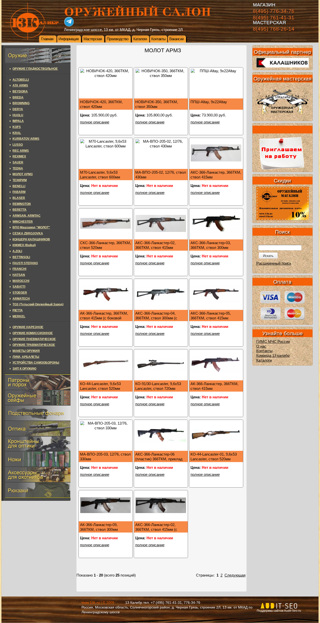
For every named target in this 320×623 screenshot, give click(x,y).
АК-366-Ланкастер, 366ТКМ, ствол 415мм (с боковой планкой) (104, 318)
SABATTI (18, 286)
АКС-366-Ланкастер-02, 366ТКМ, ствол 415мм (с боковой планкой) (156, 529)
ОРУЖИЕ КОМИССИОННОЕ (32, 333)
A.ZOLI (17, 251)
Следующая (235, 575)
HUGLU (17, 115)
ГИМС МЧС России (273, 342)
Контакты (158, 39)
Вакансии (176, 39)
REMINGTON (21, 204)
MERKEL (18, 316)
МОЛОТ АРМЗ (22, 174)
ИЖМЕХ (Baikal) (24, 245)
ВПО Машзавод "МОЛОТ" (31, 227)
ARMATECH (21, 298)
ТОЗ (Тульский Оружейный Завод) (38, 304)
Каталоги (140, 39)
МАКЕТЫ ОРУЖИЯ (26, 351)
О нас (261, 346)
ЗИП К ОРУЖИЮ (24, 368)
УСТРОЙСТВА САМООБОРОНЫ (35, 362)
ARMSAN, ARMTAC (26, 215)
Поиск (282, 232)
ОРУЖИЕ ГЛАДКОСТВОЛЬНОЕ (35, 68)
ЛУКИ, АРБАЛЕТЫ (25, 357)
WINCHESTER (22, 221)
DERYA (17, 109)
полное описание (94, 122)
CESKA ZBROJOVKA (27, 233)
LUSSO (17, 144)
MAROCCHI (20, 281)
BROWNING (21, 103)
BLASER (18, 198)
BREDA (18, 97)
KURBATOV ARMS (25, 138)
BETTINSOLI (21, 257)
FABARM (19, 192)
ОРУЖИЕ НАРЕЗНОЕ (27, 327)
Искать (268, 256)
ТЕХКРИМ (19, 180)
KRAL (16, 133)
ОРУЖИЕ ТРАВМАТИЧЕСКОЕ (33, 345)
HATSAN (18, 275)
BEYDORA (20, 91)
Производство (117, 39)
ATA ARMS (20, 85)
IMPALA (18, 121)
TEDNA (17, 168)
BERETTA (19, 209)
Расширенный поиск (273, 263)
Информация (68, 39)
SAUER (17, 162)
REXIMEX (19, 156)
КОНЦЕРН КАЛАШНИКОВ (31, 239)
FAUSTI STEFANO (25, 263)
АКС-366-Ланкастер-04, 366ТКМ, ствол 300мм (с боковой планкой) (156, 318)
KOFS (16, 127)
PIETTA (17, 310)
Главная (47, 39)
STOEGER (19, 292)
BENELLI (18, 186)
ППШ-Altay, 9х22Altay (208, 102)
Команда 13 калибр (273, 356)
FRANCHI (19, 269)
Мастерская (93, 39)
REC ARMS (20, 150)
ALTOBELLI (20, 79)
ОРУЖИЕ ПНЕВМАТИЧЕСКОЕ (34, 339)
